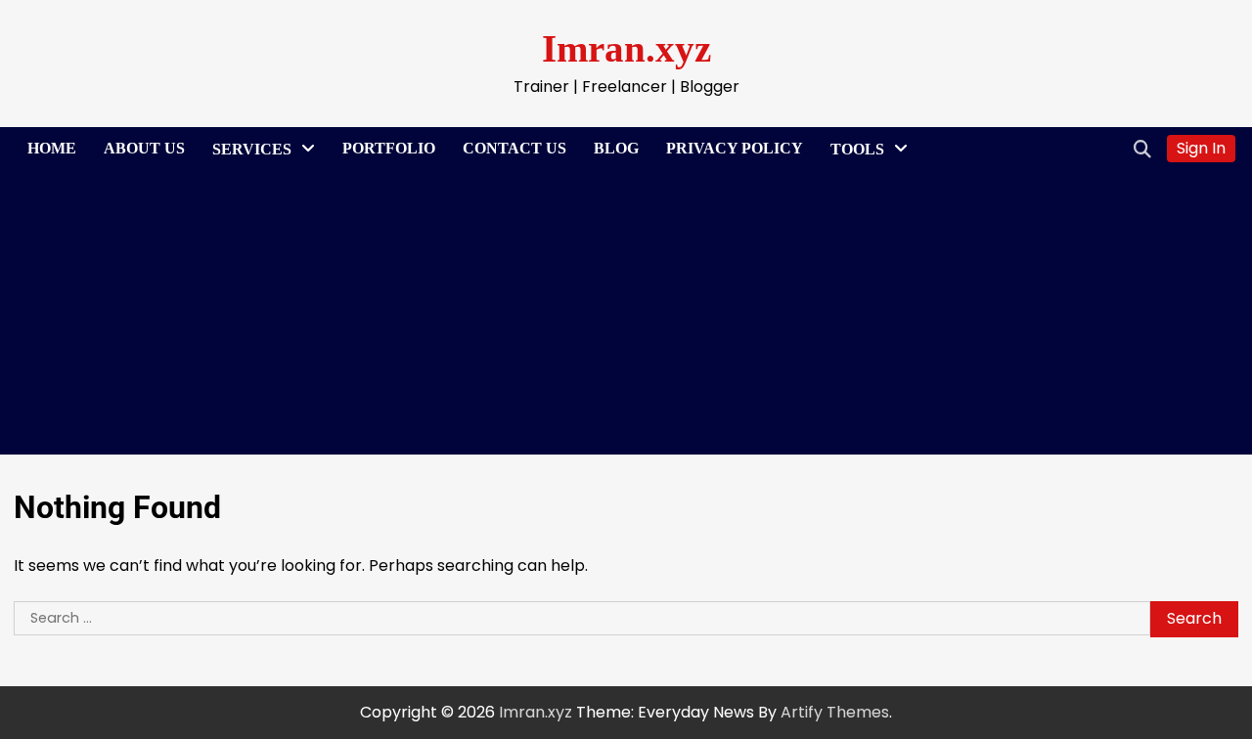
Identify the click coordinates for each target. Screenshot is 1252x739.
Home (51, 148)
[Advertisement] (626, 318)
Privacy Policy (734, 148)
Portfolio (388, 148)
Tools (857, 149)
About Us (144, 148)
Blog (616, 148)
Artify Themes (835, 712)
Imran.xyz (626, 48)
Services (251, 149)
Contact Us (514, 148)
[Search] (1142, 148)
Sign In (1201, 148)
